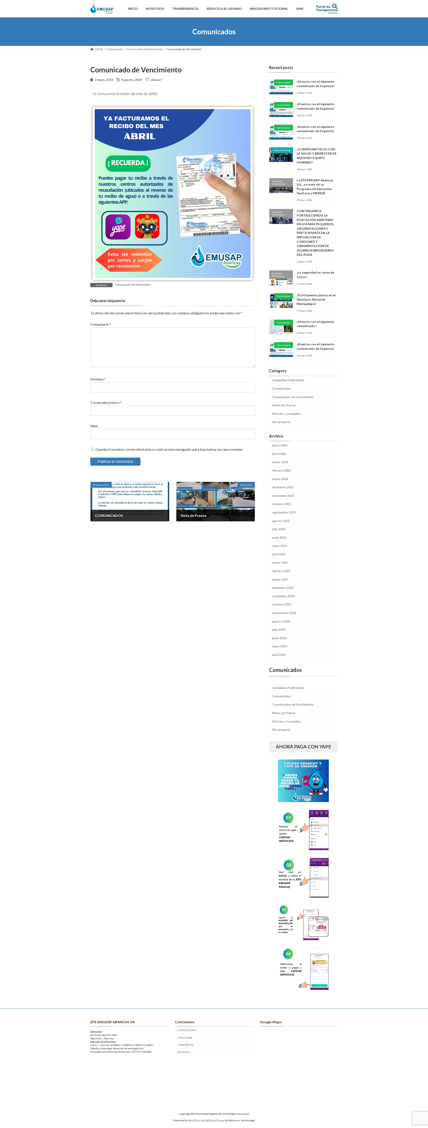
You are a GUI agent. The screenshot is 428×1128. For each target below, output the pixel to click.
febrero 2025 (281, 571)
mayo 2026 (279, 445)
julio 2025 (279, 529)
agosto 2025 (281, 520)
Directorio (184, 1052)
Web (94, 426)
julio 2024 (279, 629)
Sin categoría (281, 422)
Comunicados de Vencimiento (133, 284)
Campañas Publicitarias (288, 380)
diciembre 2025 (283, 487)
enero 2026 (280, 479)
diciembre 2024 (283, 588)
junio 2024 (279, 638)
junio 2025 (279, 537)
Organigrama (185, 1044)
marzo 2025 (280, 562)
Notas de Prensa (283, 405)
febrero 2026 (281, 470)
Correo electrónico (105, 402)
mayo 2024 (279, 646)
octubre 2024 (281, 604)
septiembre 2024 (284, 613)
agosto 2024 (281, 621)
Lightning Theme (214, 1120)
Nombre (98, 379)
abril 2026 (279, 454)
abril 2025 (279, 554)
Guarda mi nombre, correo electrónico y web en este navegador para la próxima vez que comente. (169, 449)
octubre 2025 (281, 504)
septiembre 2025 (284, 512)
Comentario (100, 324)
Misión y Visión (187, 1030)
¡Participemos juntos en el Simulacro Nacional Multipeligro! (316, 299)
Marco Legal (185, 1037)
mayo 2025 (279, 546)
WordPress (195, 1120)
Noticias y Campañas (286, 414)
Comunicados (281, 388)
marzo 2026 (280, 462)
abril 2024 (279, 655)
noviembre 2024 (283, 596)
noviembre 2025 (283, 495)
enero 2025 (280, 579)
